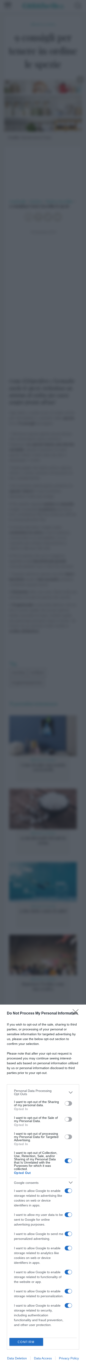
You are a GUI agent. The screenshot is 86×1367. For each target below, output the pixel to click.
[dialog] (43, 1186)
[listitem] (43, 1092)
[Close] (77, 1013)
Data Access (43, 1358)
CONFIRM (26, 1342)
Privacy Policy (69, 1358)
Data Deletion (17, 1358)
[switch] (68, 1103)
